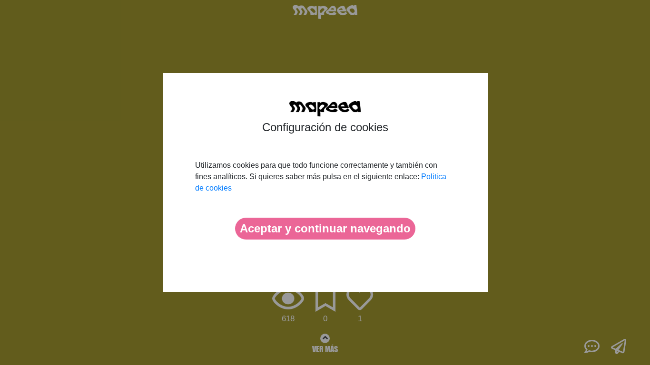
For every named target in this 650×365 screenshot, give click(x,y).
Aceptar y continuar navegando (325, 228)
